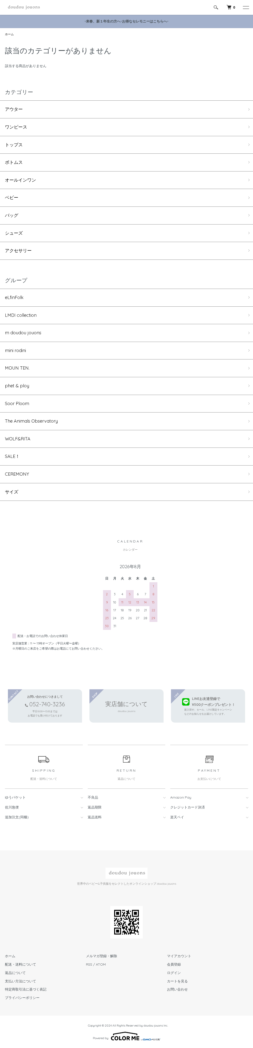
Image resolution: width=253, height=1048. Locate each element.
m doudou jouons (23, 333)
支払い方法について (20, 981)
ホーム (9, 34)
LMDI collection (21, 315)
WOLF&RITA (17, 439)
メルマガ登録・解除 (101, 956)
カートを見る (177, 981)
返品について (15, 973)
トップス (14, 145)
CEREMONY (17, 474)
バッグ (11, 215)
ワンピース (16, 127)
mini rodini (15, 350)
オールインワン (20, 180)
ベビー (11, 197)
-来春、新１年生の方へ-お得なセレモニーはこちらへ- (126, 21)
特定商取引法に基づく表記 (25, 989)
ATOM (101, 964)
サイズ (11, 492)
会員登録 (174, 964)
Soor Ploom (17, 403)
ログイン (174, 973)
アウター (14, 109)
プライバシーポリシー (22, 997)
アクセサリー (18, 250)
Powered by (100, 1038)
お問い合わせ (177, 989)
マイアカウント (179, 956)
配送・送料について (20, 964)
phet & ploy (17, 386)
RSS (89, 964)
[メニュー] (245, 7)
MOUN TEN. (17, 368)
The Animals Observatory (31, 421)
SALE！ (12, 456)
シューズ (14, 233)
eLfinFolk (14, 297)
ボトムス (14, 162)
